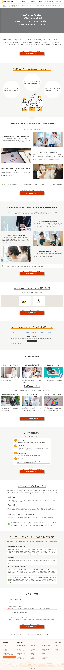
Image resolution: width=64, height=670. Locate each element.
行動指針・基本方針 (6, 653)
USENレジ (44, 658)
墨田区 (27, 332)
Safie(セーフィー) (33, 654)
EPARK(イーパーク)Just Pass (22, 645)
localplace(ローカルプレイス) (47, 646)
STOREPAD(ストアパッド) (21, 658)
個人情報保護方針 (6, 646)
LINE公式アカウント (33, 646)
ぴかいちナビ (32, 658)
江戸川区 (49, 332)
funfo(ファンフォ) (20, 657)
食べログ (19, 646)
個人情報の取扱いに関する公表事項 (9, 654)
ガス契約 (57, 650)
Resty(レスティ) (33, 645)
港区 (19, 332)
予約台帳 (57, 646)
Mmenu (44, 653)
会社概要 (5, 645)
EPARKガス (19, 649)
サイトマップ (6, 649)
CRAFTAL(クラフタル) (46, 650)
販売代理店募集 (6, 650)
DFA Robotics (32, 657)
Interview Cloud (45, 654)
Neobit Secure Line (45, 657)
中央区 (12, 332)
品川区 (34, 332)
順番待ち (57, 645)
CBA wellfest (32, 653)
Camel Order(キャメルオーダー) (22, 653)
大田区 (41, 332)
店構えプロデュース (33, 650)
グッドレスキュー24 (46, 649)
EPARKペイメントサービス (46, 645)
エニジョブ (19, 654)
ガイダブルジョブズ (21, 650)
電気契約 (57, 649)
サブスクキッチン (33, 649)
